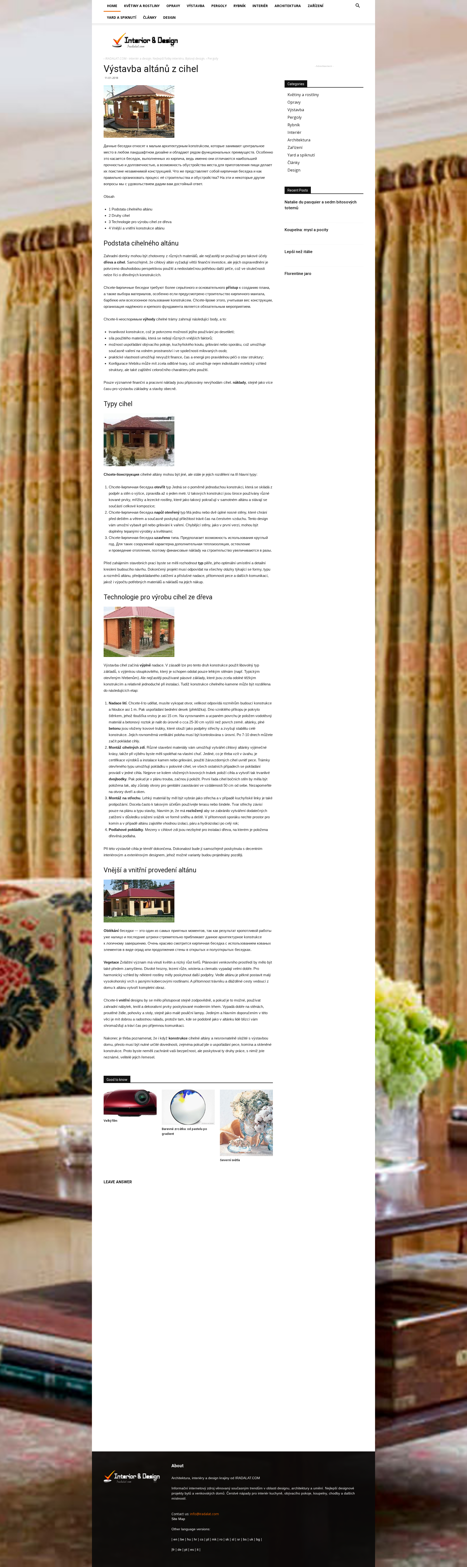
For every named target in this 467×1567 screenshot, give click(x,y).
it (197, 1549)
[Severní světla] (246, 1123)
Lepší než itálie (299, 251)
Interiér (260, 5)
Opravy (173, 5)
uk (252, 1539)
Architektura (288, 5)
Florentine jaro (298, 273)
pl (207, 1539)
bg (258, 1539)
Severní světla (230, 1160)
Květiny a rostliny (142, 5)
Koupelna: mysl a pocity (306, 229)
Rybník (240, 5)
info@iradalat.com (204, 1514)
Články (149, 17)
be (182, 1539)
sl (233, 1539)
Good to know (117, 1080)
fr (173, 1549)
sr (238, 1539)
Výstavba (196, 5)
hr (195, 1539)
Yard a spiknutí (121, 17)
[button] (357, 6)
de (180, 1549)
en (174, 1539)
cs (201, 1539)
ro (221, 1539)
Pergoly (219, 5)
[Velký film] (130, 1103)
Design (169, 17)
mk (214, 1539)
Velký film (110, 1120)
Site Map (178, 1519)
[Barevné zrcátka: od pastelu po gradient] (188, 1107)
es (192, 1549)
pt (185, 1549)
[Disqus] (188, 1248)
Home (112, 5)
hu (189, 1539)
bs (245, 1539)
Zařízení (315, 5)
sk (227, 1539)
